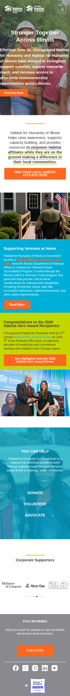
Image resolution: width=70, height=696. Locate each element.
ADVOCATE (35, 515)
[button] (26, 596)
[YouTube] (54, 668)
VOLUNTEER (35, 504)
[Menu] (62, 9)
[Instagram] (35, 668)
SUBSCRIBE (35, 650)
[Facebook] (16, 668)
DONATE (35, 493)
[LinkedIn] (45, 668)
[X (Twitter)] (25, 668)
